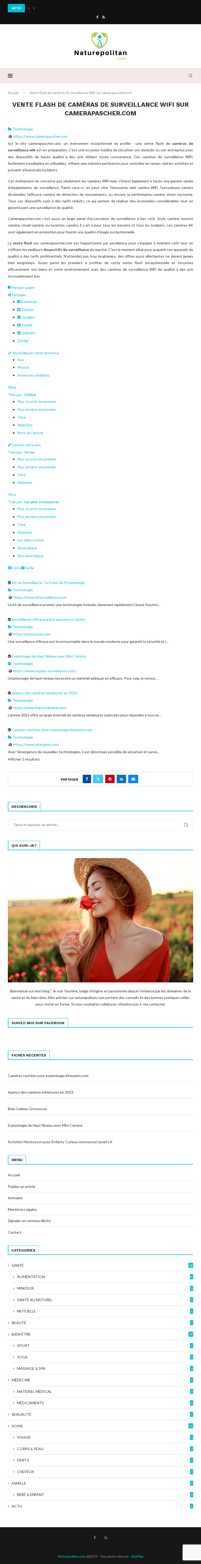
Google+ (28, 317)
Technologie (22, 129)
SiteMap (137, 1556)
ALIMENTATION (104, 1276)
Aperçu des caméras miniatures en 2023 (44, 693)
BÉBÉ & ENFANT (104, 1494)
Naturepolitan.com (72, 1556)
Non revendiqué (30, 555)
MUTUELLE (104, 1311)
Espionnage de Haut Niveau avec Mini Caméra (49, 656)
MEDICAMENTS (104, 1403)
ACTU (102, 1506)
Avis (20, 359)
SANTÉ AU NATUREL (104, 1300)
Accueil (13, 93)
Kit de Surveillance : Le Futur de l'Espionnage (48, 582)
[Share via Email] (133, 779)
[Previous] (29, 8)
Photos (23, 367)
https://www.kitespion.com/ (36, 744)
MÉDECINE (102, 1380)
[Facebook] (97, 17)
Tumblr (26, 325)
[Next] (34, 8)
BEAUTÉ (102, 1322)
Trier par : (22, 394)
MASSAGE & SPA (104, 1368)
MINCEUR (104, 1288)
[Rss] (103, 17)
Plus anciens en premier (36, 409)
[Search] (190, 75)
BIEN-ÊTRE (102, 1334)
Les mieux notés (30, 540)
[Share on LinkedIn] (121, 779)
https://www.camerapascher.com (40, 136)
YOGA (104, 1357)
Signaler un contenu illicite (29, 1220)
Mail (24, 341)
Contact (14, 1232)
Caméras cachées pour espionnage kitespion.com (52, 729)
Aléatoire (24, 425)
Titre (21, 417)
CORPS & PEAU (104, 1449)
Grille (29, 568)
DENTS (104, 1460)
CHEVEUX (104, 1471)
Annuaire (15, 1198)
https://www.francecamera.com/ (39, 707)
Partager (18, 295)
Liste (16, 568)
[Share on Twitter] (98, 779)
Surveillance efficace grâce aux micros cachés (49, 619)
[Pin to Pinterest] (110, 779)
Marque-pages (22, 287)
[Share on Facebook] (87, 779)
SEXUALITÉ (102, 1414)
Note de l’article (30, 432)
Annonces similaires (33, 375)
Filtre (12, 387)
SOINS (102, 1426)
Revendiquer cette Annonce (35, 353)
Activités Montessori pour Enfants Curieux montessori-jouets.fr (60, 1142)
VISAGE (104, 1437)
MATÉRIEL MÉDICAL (104, 1391)
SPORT (104, 1345)
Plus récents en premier (36, 401)
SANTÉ (102, 1265)
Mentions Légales (22, 1209)
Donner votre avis (26, 445)
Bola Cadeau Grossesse (27, 1108)
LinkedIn (27, 333)
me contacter (154, 1004)
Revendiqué (27, 548)
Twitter (27, 309)
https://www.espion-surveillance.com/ (44, 671)
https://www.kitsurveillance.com (39, 597)
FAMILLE (102, 1483)
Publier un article (21, 1186)
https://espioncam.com (32, 634)
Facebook (28, 301)
